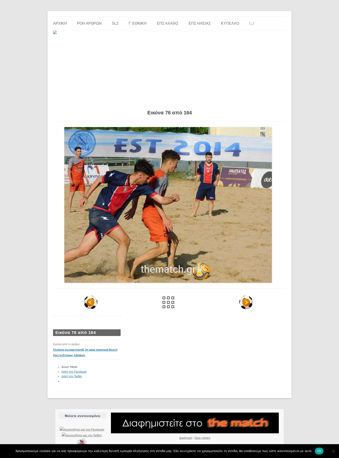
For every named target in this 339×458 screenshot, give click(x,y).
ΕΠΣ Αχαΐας (167, 23)
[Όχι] (333, 451)
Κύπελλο (230, 23)
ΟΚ (319, 451)
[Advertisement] (169, 70)
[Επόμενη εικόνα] (246, 302)
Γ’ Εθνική (138, 23)
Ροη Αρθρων (89, 23)
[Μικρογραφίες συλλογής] (168, 302)
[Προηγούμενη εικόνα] (90, 302)
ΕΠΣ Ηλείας (200, 23)
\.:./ (251, 23)
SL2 (115, 23)
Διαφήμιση (185, 438)
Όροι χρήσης (203, 438)
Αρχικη (60, 23)
